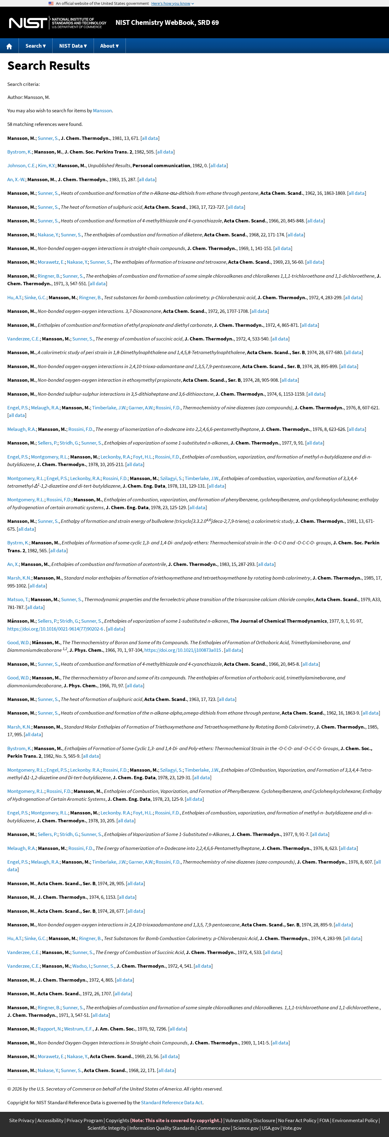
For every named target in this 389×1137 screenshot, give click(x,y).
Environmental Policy (355, 1120)
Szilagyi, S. (171, 478)
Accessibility (50, 1120)
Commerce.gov (214, 1128)
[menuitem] (9, 45)
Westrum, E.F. (78, 1028)
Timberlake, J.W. (109, 407)
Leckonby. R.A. (85, 769)
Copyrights (117, 1120)
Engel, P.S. (18, 407)
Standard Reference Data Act (171, 1102)
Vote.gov (292, 1128)
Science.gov (246, 1128)
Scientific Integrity (107, 1128)
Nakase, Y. (48, 234)
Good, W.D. (18, 642)
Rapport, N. (50, 1028)
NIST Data (71, 45)
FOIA (324, 1120)
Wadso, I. (81, 966)
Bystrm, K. (18, 542)
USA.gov (271, 1128)
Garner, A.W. (141, 407)
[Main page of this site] (9, 45)
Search (34, 45)
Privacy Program (85, 1120)
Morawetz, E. (51, 262)
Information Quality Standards (161, 1128)
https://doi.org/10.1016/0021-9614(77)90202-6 (55, 628)
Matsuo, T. (18, 599)
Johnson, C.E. (21, 165)
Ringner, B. (49, 275)
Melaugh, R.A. (45, 407)
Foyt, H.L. (143, 456)
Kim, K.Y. (46, 165)
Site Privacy (21, 1120)
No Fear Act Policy (297, 1120)
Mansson (102, 110)
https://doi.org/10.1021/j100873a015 (182, 650)
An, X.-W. (16, 179)
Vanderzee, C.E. (23, 338)
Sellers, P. (47, 442)
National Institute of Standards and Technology (57, 22)
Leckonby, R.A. (116, 456)
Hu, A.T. (14, 297)
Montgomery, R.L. (49, 456)
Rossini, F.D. (168, 407)
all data (150, 138)
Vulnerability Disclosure (250, 1120)
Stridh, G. (69, 442)
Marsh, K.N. (19, 577)
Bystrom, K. (19, 151)
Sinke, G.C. (35, 297)
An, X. (13, 564)
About (107, 45)
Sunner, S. (48, 138)
